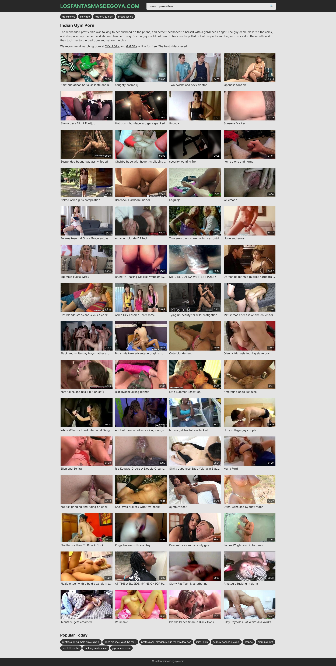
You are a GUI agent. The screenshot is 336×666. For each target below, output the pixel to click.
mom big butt (265, 641)
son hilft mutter (70, 648)
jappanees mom (121, 648)
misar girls (202, 641)
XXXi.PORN (112, 46)
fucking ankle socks (96, 648)
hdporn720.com (104, 16)
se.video (85, 16)
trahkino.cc (68, 16)
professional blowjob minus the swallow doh (166, 641)
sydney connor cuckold (226, 641)
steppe (249, 641)
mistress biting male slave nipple (80, 641)
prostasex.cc (125, 16)
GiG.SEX (131, 46)
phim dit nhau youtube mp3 (120, 641)
